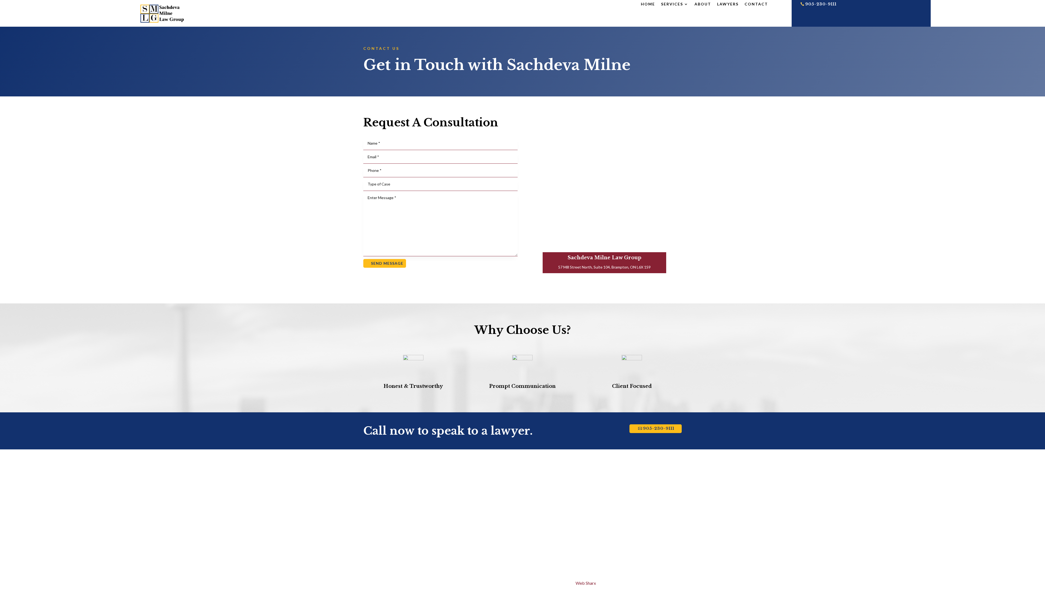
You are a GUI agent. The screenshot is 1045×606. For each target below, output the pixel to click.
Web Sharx (586, 583)
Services (672, 4)
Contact (756, 4)
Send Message (387, 263)
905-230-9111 (821, 4)
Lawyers (728, 4)
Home (648, 4)
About (702, 4)
